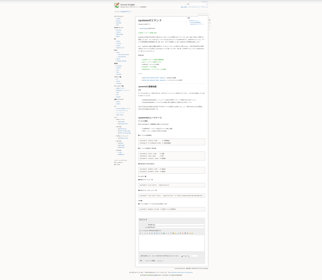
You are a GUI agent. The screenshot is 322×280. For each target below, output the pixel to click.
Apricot (118, 101)
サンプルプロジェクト (122, 110)
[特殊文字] (178, 233)
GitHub (118, 81)
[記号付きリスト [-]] (166, 233)
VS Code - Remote (121, 61)
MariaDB (118, 23)
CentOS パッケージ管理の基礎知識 (153, 59)
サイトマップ (204, 7)
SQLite (121, 143)
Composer (119, 65)
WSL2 (118, 52)
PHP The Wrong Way (125, 133)
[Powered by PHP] (157, 275)
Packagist (119, 83)
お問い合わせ (119, 115)
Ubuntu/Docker (122, 56)
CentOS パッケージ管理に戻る (147, 33)
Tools (117, 72)
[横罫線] (171, 233)
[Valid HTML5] (164, 275)
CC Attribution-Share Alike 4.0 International (181, 272)
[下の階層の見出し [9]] (154, 233)
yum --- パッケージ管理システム (152, 62)
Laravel (118, 96)
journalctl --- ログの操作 (149, 67)
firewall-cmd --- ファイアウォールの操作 (154, 69)
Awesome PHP (124, 123)
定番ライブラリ (120, 88)
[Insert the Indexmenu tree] (192, 233)
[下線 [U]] (145, 233)
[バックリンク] (210, 26)
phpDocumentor (124, 138)
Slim (117, 94)
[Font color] (183, 233)
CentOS (118, 68)
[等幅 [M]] (147, 233)
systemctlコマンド (125, 11)
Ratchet (118, 32)
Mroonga (118, 30)
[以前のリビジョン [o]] (210, 23)
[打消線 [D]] (150, 233)
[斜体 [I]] (142, 233)
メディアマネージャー (194, 7)
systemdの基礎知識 (195, 22)
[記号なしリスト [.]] (168, 233)
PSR (117, 92)
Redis (117, 36)
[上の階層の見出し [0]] (157, 233)
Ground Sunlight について (123, 108)
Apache (118, 21)
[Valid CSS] (171, 275)
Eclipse (118, 41)
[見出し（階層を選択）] (159, 233)
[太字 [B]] (140, 233)
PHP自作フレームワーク (122, 90)
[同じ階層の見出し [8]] (152, 233)
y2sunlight (144, 28)
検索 (207, 4)
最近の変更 (184, 7)
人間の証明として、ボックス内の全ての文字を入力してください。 (160, 256)
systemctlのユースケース (196, 24)
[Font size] (185, 233)
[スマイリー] (176, 233)
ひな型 (120, 152)
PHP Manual (123, 128)
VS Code (118, 43)
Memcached (119, 34)
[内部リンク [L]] (161, 233)
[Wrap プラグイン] (190, 233)
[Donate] (150, 275)
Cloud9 (118, 45)
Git (117, 79)
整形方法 (122, 154)
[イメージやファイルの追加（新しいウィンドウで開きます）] (173, 233)
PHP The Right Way (125, 131)
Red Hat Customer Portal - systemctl (154, 80)
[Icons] (180, 233)
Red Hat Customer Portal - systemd (154, 78)
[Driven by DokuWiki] (178, 275)
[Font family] (187, 233)
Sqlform (118, 103)
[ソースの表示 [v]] (210, 20)
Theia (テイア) (120, 47)
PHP (117, 25)
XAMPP (118, 18)
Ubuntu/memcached (123, 54)
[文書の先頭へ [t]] (210, 29)
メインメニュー (120, 112)
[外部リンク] (164, 233)
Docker (118, 58)
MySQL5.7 (122, 147)
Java (117, 70)
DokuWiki (118, 74)
